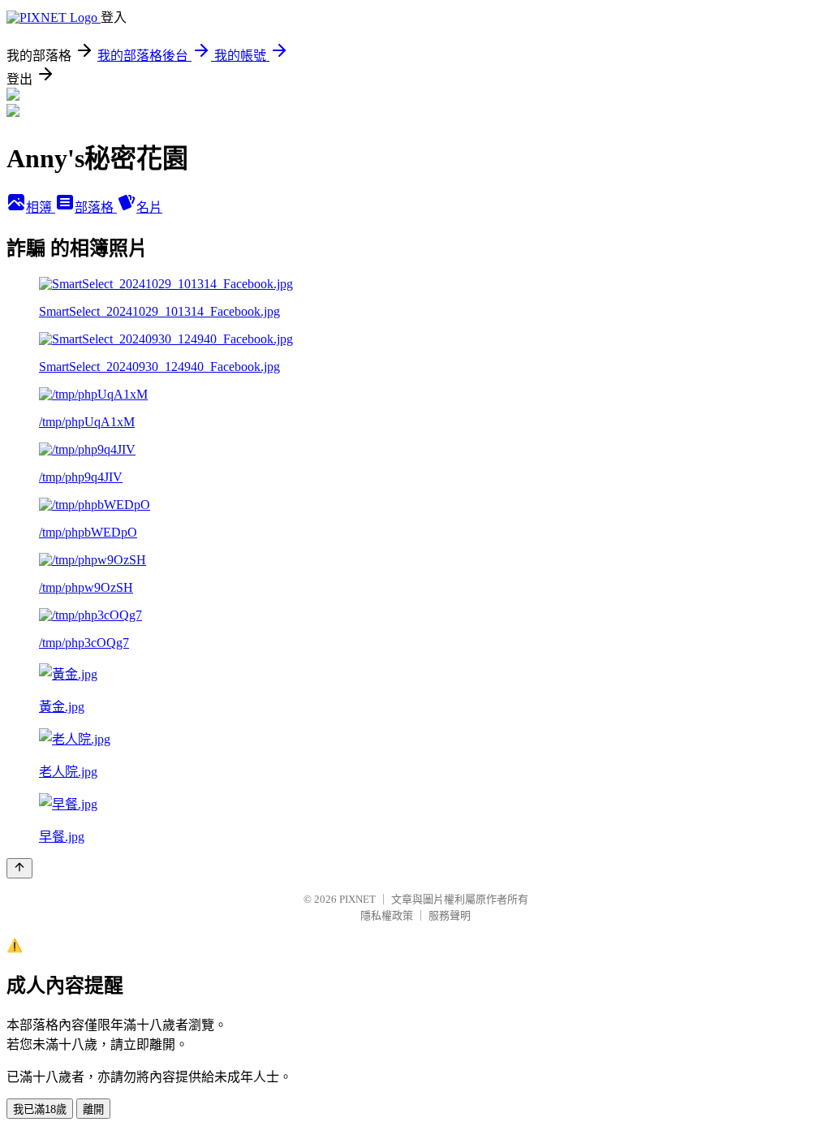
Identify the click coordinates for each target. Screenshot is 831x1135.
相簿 (40, 207)
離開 (93, 1109)
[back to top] (19, 868)
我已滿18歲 (40, 1109)
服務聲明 (449, 915)
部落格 (96, 207)
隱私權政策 (386, 915)
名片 (149, 207)
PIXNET (357, 899)
